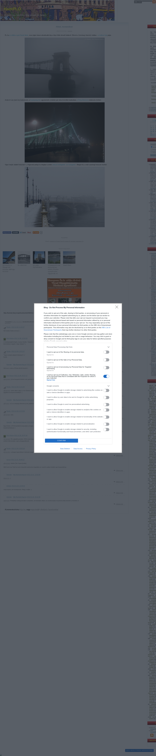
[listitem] (78, 347)
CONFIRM (61, 440)
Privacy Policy (91, 449)
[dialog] (78, 378)
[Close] (117, 308)
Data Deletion (65, 449)
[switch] (106, 352)
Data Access (78, 449)
